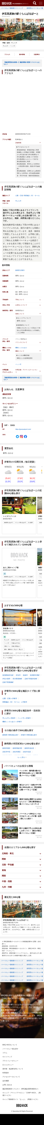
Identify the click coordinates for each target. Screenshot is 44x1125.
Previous (2, 29)
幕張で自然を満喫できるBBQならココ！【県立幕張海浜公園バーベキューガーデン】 (30, 801)
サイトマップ (7, 1057)
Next (42, 29)
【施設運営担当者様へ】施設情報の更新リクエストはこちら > (22, 63)
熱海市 (25, 675)
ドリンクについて (21, 342)
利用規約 (5, 1073)
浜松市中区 (6, 752)
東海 (4, 870)
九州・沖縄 (7, 887)
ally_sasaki (39, 822)
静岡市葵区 (6, 748)
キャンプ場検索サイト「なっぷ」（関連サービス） (20, 1099)
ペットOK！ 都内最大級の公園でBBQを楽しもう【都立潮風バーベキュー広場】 (30, 773)
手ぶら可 (14, 43)
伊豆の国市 (6, 679)
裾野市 (35, 755)
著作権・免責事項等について (12, 1069)
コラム (4, 1053)
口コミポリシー (8, 1065)
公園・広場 (19, 195)
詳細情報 (18, 143)
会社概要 (5, 1081)
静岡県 (17, 270)
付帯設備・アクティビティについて (26, 371)
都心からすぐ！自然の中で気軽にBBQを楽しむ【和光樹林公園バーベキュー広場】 (30, 787)
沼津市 (28, 755)
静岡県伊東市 (6, 16)
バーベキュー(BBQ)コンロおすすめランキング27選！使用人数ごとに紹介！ (30, 816)
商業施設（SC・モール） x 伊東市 (14, 702)
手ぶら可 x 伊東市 (8, 718)
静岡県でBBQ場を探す (10, 735)
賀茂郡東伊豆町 (8, 675)
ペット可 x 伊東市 (24, 718)
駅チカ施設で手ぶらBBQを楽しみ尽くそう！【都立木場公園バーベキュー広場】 (30, 830)
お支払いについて (21, 305)
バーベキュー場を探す (10, 1049)
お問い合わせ (7, 1085)
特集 (4, 779)
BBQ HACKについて (9, 1045)
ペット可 (18, 364)
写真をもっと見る (37, 38)
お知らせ (5, 822)
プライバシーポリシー (10, 1061)
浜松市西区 (17, 752)
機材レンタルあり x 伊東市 (12, 722)
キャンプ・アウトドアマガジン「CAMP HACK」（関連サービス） (21, 1094)
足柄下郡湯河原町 (31, 679)
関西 (4, 876)
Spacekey (16, 1111)
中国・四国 (7, 881)
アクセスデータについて (11, 1077)
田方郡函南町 (17, 679)
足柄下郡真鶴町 (8, 682)
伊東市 (22, 270)
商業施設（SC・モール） (32, 195)
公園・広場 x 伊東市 (9, 698)
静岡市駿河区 (17, 748)
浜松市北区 (27, 752)
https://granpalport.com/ (23, 429)
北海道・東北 (8, 853)
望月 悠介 (39, 779)
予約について (19, 299)
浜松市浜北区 (19, 755)
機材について (19, 351)
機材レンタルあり (21, 348)
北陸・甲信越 (8, 865)
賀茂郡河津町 (35, 675)
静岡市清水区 (29, 748)
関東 (4, 859)
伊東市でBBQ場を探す (29, 735)
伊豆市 (18, 675)
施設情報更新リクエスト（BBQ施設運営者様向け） (20, 1089)
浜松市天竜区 (7, 755)
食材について (19, 314)
